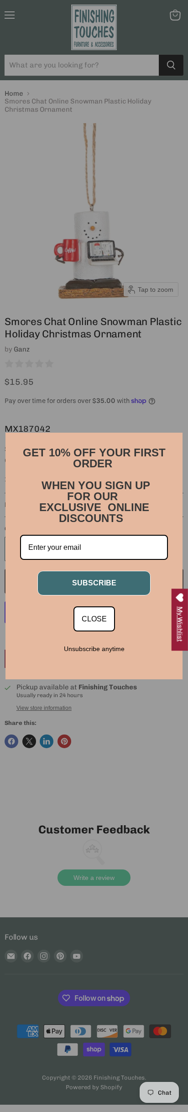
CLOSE (94, 619)
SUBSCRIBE (94, 583)
